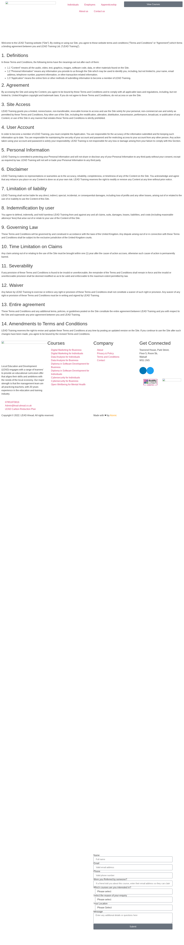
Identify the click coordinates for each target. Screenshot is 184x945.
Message (98, 912)
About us (83, 11)
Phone (96, 871)
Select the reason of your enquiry (110, 895)
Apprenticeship (108, 4)
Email (96, 863)
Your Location (100, 903)
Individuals (73, 4)
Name (96, 855)
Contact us (99, 11)
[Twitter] (150, 370)
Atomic (113, 415)
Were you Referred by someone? (110, 879)
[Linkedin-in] (143, 370)
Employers (89, 4)
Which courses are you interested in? (112, 887)
